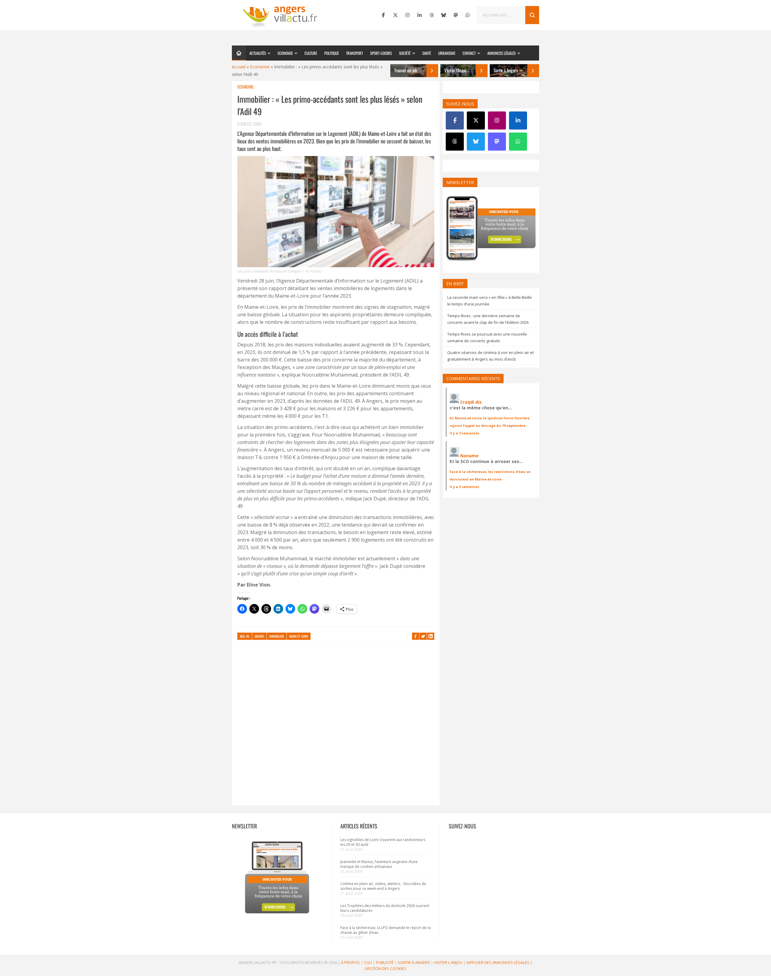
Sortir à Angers (414, 962)
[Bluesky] (444, 15)
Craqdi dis (471, 402)
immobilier (276, 636)
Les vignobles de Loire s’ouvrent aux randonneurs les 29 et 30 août (382, 842)
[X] (395, 15)
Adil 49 (244, 636)
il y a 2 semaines (464, 433)
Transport (354, 53)
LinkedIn (430, 636)
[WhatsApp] (468, 15)
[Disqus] (335, 728)
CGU (368, 962)
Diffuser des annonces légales (498, 962)
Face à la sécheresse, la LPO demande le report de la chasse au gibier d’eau (385, 930)
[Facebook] (383, 15)
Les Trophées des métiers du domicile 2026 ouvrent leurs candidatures (384, 908)
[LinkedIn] (420, 15)
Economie (285, 53)
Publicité (385, 962)
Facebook (415, 636)
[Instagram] (407, 15)
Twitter (423, 636)
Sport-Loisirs (381, 53)
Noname (469, 455)
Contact (469, 53)
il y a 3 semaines (464, 486)
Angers (259, 636)
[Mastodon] (456, 15)
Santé (426, 53)
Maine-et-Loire (298, 636)
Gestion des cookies (385, 968)
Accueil (238, 67)
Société (404, 53)
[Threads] (432, 15)
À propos (350, 962)
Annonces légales (501, 53)
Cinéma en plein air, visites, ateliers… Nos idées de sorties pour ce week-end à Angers (383, 886)
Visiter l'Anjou (448, 962)
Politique (331, 53)
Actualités (257, 53)
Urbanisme (446, 53)
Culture (310, 53)
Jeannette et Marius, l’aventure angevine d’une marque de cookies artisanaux (379, 864)
